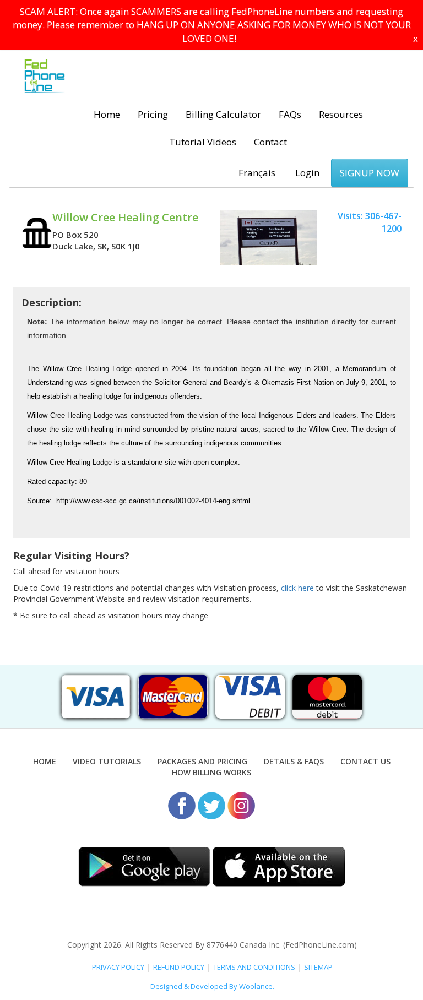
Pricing (153, 114)
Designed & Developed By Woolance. (212, 986)
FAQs (290, 114)
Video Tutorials (107, 761)
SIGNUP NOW (369, 172)
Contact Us (365, 761)
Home (107, 114)
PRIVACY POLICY (118, 967)
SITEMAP (318, 967)
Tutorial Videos (202, 141)
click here (297, 588)
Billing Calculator (223, 114)
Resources (341, 114)
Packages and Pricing (202, 761)
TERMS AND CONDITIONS (254, 967)
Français (256, 172)
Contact (270, 141)
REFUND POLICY (178, 967)
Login (307, 172)
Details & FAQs (294, 761)
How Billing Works (211, 772)
